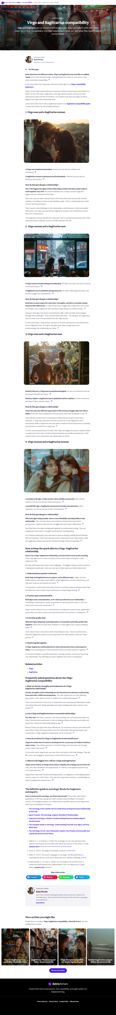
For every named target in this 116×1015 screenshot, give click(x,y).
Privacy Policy (53, 1001)
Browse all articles (58, 970)
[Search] (113, 3)
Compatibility (58, 18)
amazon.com (34, 846)
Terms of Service (42, 1001)
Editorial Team (74, 1001)
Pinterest (49, 877)
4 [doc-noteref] (41, 286)
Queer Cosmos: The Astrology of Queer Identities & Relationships (53, 815)
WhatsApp (66, 877)
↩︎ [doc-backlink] (40, 846)
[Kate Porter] (28, 60)
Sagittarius (33, 672)
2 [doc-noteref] (35, 171)
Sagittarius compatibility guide (78, 104)
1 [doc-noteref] (56, 426)
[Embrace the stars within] (9, 3)
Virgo (31, 669)
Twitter (81, 877)
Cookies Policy (63, 1001)
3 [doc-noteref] (43, 179)
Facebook (33, 877)
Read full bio (40, 903)
